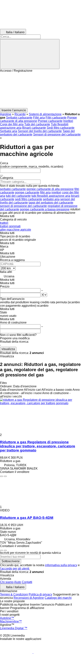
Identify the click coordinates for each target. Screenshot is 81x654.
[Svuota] (1, 175)
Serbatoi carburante (19, 117)
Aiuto (17, 582)
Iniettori (68, 121)
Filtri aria (39, 117)
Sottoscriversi (11, 561)
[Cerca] (30, 54)
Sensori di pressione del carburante (57, 134)
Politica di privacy (40, 594)
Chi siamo (7, 582)
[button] (40, 90)
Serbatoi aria (8, 131)
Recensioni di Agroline (29, 597)
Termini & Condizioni (14, 594)
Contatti (27, 582)
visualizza (8, 349)
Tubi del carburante (37, 124)
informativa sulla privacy (61, 565)
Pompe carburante (50, 121)
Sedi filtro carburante (60, 127)
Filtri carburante (56, 117)
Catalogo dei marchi (58, 597)
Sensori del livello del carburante (40, 131)
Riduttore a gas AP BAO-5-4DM (26, 518)
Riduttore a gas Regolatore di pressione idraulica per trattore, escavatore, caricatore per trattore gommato (37, 446)
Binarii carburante (34, 127)
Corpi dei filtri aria (12, 124)
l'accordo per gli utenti (14, 568)
